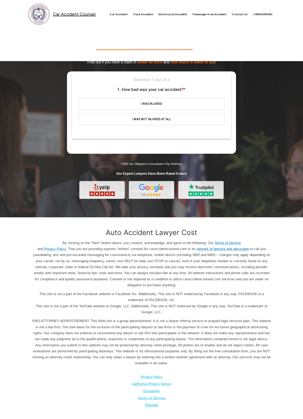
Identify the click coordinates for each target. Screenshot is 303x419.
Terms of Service (228, 243)
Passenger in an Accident (210, 14)
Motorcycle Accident (173, 14)
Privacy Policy (55, 249)
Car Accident (119, 14)
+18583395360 (262, 14)
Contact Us (240, 14)
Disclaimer (151, 391)
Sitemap (151, 405)
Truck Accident (143, 14)
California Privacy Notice (151, 384)
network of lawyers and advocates (222, 249)
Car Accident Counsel (74, 14)
